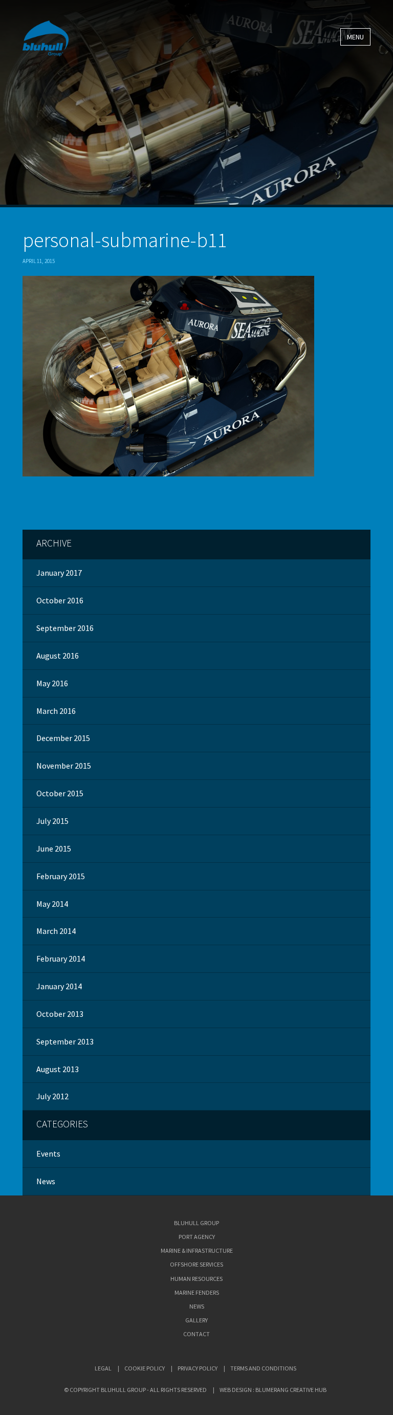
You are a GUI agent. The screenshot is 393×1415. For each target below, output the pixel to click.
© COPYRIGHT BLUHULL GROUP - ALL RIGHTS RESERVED (135, 1390)
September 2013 (65, 1041)
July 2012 (52, 1096)
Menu (355, 36)
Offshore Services (196, 1264)
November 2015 (63, 765)
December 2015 (63, 738)
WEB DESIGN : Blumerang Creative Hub (273, 1390)
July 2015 (52, 821)
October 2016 (59, 600)
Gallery (196, 1320)
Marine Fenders (196, 1292)
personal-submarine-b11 (125, 240)
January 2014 (59, 986)
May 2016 (52, 683)
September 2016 (65, 628)
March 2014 (56, 931)
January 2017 (59, 573)
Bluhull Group (196, 1223)
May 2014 (52, 904)
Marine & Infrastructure (197, 1250)
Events (48, 1153)
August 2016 (57, 655)
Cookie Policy (144, 1368)
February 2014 (60, 958)
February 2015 (60, 876)
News (45, 1181)
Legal (103, 1368)
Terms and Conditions (263, 1368)
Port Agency (197, 1236)
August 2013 (57, 1069)
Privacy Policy (197, 1368)
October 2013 (59, 1014)
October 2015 (59, 793)
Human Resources (196, 1278)
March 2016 (56, 711)
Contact (196, 1334)
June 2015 (53, 848)
